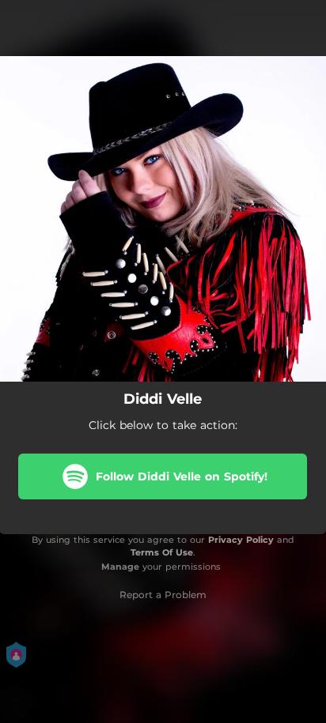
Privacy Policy (241, 539)
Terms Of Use (162, 552)
